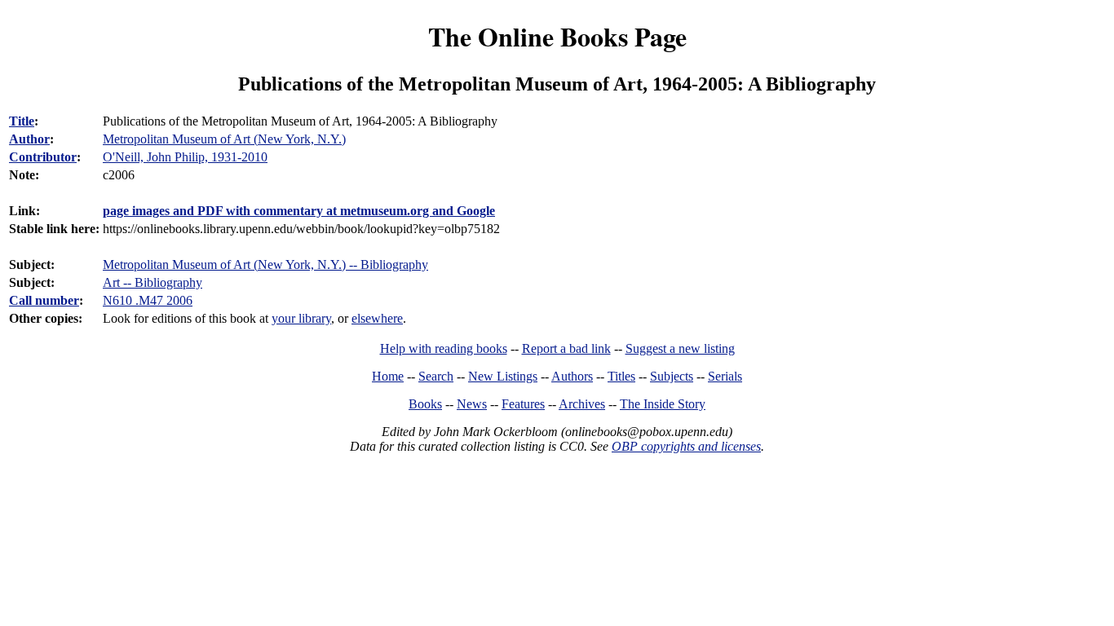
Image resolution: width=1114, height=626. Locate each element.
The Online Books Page (557, 36)
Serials (725, 376)
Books (425, 404)
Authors (572, 376)
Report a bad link (566, 348)
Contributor (43, 157)
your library (301, 318)
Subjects (671, 376)
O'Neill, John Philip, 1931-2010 (185, 157)
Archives (582, 404)
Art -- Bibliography (152, 282)
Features (523, 404)
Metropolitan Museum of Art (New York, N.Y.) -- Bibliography (265, 264)
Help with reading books (443, 348)
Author (29, 139)
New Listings (502, 376)
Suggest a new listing (680, 348)
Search (435, 376)
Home (388, 376)
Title (21, 121)
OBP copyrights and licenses (686, 446)
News (472, 404)
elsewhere (377, 318)
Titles (621, 376)
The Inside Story (662, 404)
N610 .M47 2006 (147, 300)
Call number (44, 300)
